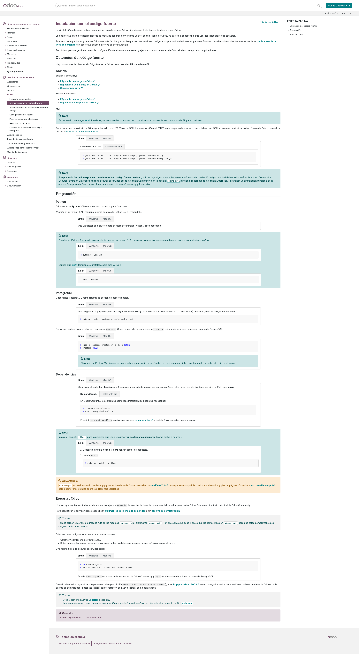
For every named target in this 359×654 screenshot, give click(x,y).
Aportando (12, 177)
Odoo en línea (13, 86)
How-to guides (14, 166)
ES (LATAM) (331, 13)
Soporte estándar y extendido (21, 143)
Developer (12, 158)
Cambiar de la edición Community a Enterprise (26, 129)
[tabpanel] (168, 154)
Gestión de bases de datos (20, 77)
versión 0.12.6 (158, 485)
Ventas (10, 37)
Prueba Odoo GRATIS (339, 5)
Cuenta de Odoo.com (17, 152)
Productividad (13, 63)
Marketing (11, 54)
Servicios (11, 58)
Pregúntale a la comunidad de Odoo (113, 643)
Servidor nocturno (70, 88)
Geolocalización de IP (20, 123)
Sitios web (12, 41)
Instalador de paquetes (20, 99)
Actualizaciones (14, 135)
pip (73, 265)
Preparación (295, 30)
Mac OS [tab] (107, 138)
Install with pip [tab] (109, 394)
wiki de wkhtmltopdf (262, 485)
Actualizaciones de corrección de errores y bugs (29, 109)
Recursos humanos (16, 50)
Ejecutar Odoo (296, 34)
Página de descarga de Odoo (76, 81)
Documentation (14, 186)
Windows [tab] (93, 138)
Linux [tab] (81, 138)
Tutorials (11, 162)
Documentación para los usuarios (24, 24)
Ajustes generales (15, 71)
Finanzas (11, 33)
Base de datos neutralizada (20, 139)
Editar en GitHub (270, 22)
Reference (12, 171)
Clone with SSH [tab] (113, 146)
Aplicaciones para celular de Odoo (23, 148)
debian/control (143, 420)
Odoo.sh (11, 90)
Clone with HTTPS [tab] (90, 146)
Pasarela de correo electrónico (24, 119)
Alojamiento (12, 82)
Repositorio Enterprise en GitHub (78, 102)
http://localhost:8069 (185, 584)
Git (86, 120)
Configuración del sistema (22, 114)
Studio (10, 67)
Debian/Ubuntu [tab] (88, 394)
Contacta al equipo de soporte (74, 643)
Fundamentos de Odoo (18, 28)
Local (10, 94)
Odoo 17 (345, 13)
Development (13, 181)
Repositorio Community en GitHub (78, 84)
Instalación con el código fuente (26, 103)
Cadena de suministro (17, 45)
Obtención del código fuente (303, 26)
